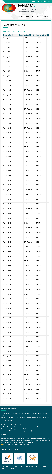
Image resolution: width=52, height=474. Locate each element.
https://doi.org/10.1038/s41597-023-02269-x (16, 444)
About (39, 17)
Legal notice (6, 466)
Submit (28, 17)
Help (34, 17)
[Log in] (48, 1)
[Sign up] (45, 1)
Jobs (2, 468)
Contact (46, 17)
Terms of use (18, 466)
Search (21, 17)
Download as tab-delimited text (14, 31)
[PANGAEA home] (9, 6)
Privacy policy (31, 466)
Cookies (43, 466)
